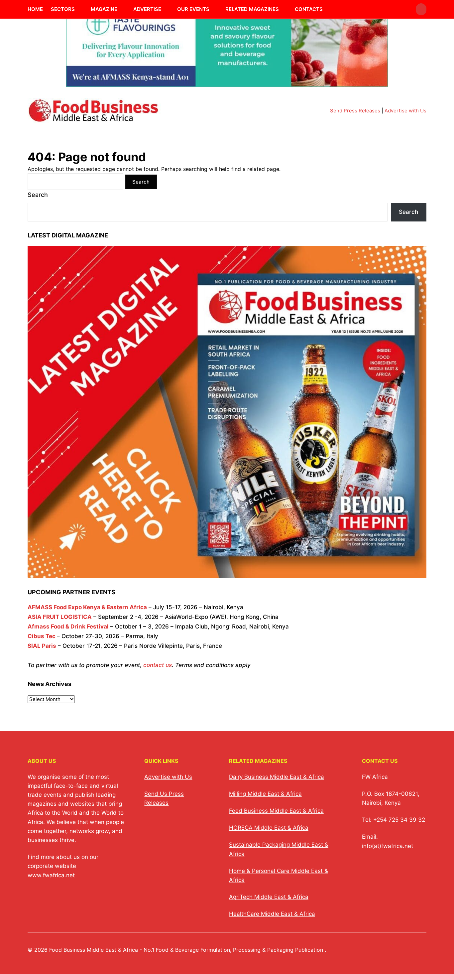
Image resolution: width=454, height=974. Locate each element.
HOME (35, 9)
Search (38, 194)
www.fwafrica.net (51, 875)
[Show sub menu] (79, 9)
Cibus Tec (42, 636)
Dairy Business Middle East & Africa (276, 776)
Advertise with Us (405, 110)
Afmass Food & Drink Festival (68, 626)
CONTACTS (309, 9)
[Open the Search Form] (421, 9)
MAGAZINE (104, 9)
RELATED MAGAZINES (252, 9)
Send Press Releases (355, 110)
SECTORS (63, 9)
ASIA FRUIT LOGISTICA (60, 617)
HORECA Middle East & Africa (268, 827)
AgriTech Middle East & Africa (268, 897)
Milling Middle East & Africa (265, 793)
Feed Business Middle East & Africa (276, 810)
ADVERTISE (147, 9)
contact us (157, 665)
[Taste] (227, 83)
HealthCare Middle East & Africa (272, 913)
